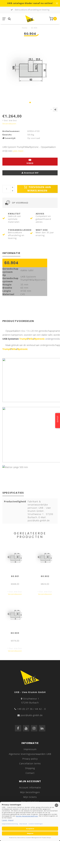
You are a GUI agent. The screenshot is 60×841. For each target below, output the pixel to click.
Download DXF (31, 173)
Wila (30, 338)
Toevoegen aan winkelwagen (39, 188)
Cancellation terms (30, 763)
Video (30, 163)
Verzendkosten (9, 123)
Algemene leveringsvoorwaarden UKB (30, 753)
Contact (30, 772)
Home (24, 28)
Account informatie (30, 787)
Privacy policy (30, 758)
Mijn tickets (30, 796)
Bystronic (39, 338)
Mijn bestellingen (30, 792)
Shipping (30, 768)
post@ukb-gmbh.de (32, 715)
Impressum (30, 749)
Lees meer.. (18, 150)
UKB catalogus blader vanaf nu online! (30, 3)
